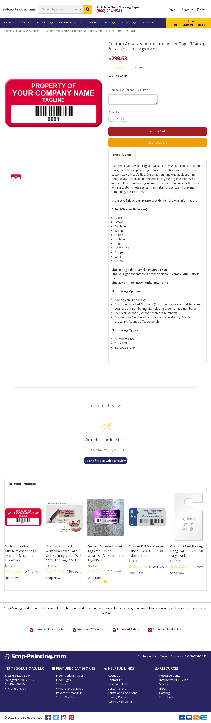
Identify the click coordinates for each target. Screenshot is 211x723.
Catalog (164, 693)
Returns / (114, 701)
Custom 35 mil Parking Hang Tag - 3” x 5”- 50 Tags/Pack (186, 551)
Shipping (126, 701)
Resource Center (100, 22)
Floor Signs (63, 680)
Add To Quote (157, 142)
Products (43, 22)
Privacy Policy (117, 697)
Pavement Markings (69, 693)
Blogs (163, 688)
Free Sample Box (119, 684)
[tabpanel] (23, 536)
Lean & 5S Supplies (28, 31)
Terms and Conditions (122, 693)
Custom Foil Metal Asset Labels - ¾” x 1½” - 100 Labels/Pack (146, 551)
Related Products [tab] (22, 484)
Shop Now (12, 578)
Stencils (61, 684)
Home (8, 31)
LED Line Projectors (71, 22)
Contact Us (115, 680)
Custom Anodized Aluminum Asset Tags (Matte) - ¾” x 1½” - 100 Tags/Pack (90, 31)
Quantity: (114, 112)
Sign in (173, 9)
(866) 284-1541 (109, 11)
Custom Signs (117, 688)
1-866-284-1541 (196, 656)
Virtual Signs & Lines (69, 688)
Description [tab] (122, 154)
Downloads (167, 697)
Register (187, 9)
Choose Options (23, 517)
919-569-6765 (17, 684)
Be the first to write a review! (106, 461)
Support (126, 22)
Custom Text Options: (128, 90)
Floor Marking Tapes (70, 675)
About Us (148, 22)
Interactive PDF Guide (173, 680)
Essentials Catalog (15, 22)
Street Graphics (66, 697)
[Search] (88, 9)
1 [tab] (105, 581)
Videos (163, 684)
